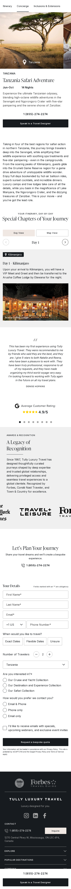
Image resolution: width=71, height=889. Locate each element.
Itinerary (7, 6)
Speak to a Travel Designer (35, 123)
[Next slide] (15, 62)
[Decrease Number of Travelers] (36, 654)
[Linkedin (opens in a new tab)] (35, 815)
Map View (52, 233)
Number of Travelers (16, 654)
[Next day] (65, 242)
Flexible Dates (35, 641)
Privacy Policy (52, 749)
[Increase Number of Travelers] (50, 654)
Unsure (55, 641)
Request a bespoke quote (35, 742)
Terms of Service (57, 752)
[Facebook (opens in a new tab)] (44, 815)
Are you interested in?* (17, 674)
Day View (19, 233)
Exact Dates (12, 641)
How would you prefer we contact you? (28, 698)
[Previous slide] (6, 62)
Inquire (56, 830)
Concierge (23, 6)
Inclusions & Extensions (47, 6)
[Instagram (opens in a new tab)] (26, 815)
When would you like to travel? (22, 634)
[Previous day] (6, 242)
